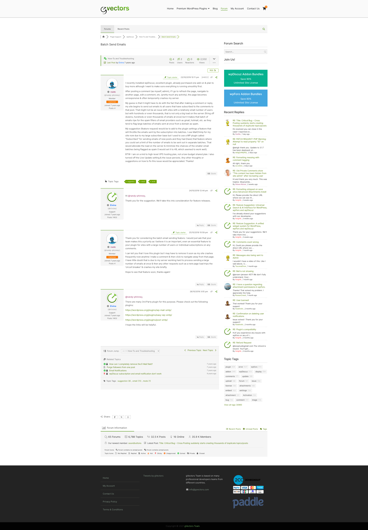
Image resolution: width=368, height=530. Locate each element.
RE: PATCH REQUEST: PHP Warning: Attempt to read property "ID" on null (249, 141)
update (245, 376)
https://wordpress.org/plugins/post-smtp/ (146, 319)
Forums (107, 29)
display (258, 371)
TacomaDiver (240, 266)
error (241, 367)
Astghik (238, 200)
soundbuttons (134, 443)
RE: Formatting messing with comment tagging (246, 158)
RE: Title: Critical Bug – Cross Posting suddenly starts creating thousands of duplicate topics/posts (250, 123)
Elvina (121, 62)
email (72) (137, 381)
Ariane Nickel (240, 184)
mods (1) (147, 381)
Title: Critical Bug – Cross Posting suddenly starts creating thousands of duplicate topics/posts (203, 443)
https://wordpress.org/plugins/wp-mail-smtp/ (148, 310)
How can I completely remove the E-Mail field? (131, 364)
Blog (215, 8)
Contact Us (253, 8)
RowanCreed (240, 295)
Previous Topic (193, 350)
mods (153, 181)
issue (254, 381)
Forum (224, 8)
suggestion (131, 181)
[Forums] (103, 37)
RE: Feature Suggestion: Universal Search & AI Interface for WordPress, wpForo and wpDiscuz (250, 207)
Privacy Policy (110, 501)
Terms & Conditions (113, 509)
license (229, 385)
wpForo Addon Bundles (246, 98)
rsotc (113, 92)
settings (243, 390)
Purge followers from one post (121, 367)
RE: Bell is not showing (243, 271)
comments (230, 376)
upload (229, 381)
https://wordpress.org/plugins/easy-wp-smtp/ (148, 315)
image (254, 400)
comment (240, 400)
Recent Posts (123, 29)
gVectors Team (192, 526)
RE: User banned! (241, 300)
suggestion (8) (124, 381)
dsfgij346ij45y (241, 152)
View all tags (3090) (233, 405)
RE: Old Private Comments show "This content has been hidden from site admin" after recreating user (249, 173)
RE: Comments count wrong (246, 242)
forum (241, 381)
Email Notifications (117, 370)
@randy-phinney (136, 195)
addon (228, 371)
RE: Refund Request (242, 342)
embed (229, 390)
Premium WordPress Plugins (192, 8)
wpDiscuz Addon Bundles (245, 78)
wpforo (254, 367)
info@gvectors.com (199, 489)
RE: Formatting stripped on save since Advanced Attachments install (249, 190)
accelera (238, 166)
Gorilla (237, 134)
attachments (245, 385)
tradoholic (239, 309)
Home (170, 8)
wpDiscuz (243, 371)
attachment (231, 395)
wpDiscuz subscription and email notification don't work (135, 373)
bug (227, 400)
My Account (237, 8)
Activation (247, 395)
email (143, 181)
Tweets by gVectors (153, 475)
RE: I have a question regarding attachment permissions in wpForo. (249, 285)
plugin (228, 367)
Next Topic (208, 350)
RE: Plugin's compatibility (244, 329)
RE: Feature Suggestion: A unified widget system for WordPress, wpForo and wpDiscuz (248, 226)
